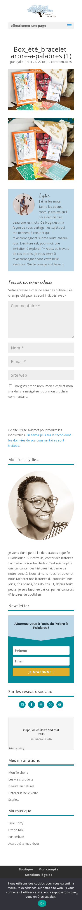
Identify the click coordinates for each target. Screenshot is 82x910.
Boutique (26, 869)
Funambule (16, 837)
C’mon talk (15, 830)
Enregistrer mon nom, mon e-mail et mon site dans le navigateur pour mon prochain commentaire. (40, 391)
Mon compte (48, 869)
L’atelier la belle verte (23, 793)
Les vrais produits (20, 779)
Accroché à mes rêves (24, 843)
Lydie (19, 62)
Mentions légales (38, 875)
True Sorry (15, 823)
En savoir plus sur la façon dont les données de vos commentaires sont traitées (39, 440)
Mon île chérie (18, 772)
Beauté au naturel (21, 786)
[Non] (76, 894)
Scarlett (13, 799)
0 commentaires (60, 62)
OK (42, 903)
